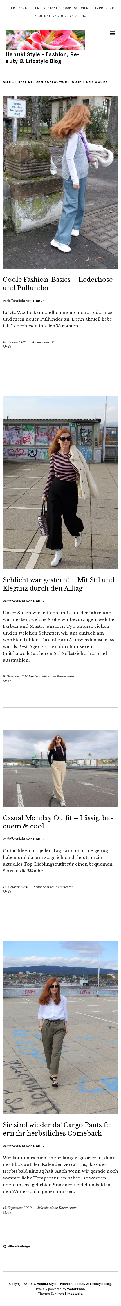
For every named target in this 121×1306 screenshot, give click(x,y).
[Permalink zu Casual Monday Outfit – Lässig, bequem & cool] (60, 805)
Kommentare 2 (43, 342)
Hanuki (39, 301)
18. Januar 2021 (14, 342)
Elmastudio (73, 1294)
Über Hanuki (17, 8)
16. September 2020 (17, 1208)
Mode (7, 347)
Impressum (105, 8)
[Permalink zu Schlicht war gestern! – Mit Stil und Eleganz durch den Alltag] (60, 567)
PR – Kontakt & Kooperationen (61, 8)
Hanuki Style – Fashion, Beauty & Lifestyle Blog (42, 57)
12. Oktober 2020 (15, 887)
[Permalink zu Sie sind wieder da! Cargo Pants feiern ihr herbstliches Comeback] (60, 1112)
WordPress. (76, 1289)
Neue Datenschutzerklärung (60, 16)
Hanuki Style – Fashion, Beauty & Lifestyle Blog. (74, 1284)
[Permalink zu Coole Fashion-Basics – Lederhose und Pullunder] (60, 267)
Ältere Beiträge (19, 1246)
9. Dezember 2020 (16, 676)
